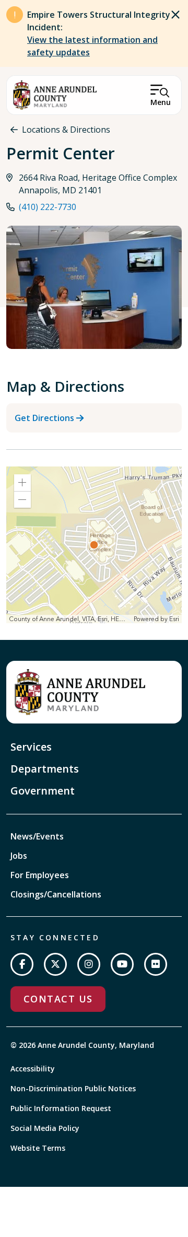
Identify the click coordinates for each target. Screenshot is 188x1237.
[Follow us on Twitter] (55, 964)
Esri (174, 619)
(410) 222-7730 (47, 207)
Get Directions (44, 418)
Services (31, 747)
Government (42, 791)
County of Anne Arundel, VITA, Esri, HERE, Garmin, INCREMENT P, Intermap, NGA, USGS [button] (70, 619)
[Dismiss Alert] (175, 14)
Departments (44, 769)
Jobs (18, 855)
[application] (94, 544)
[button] (22, 482)
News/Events (37, 836)
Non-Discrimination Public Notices (73, 1088)
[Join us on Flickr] (155, 964)
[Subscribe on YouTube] (122, 964)
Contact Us (58, 999)
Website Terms (37, 1148)
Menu (160, 102)
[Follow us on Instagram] (88, 964)
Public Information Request (60, 1108)
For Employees (39, 875)
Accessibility (32, 1068)
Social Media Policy (44, 1128)
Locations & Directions (66, 129)
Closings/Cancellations (55, 894)
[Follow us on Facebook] (21, 964)
